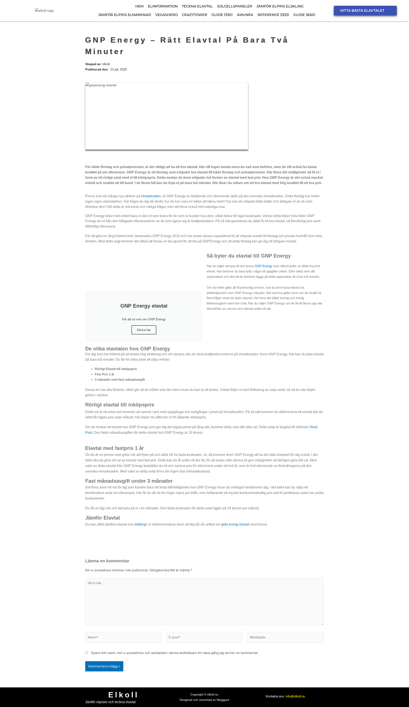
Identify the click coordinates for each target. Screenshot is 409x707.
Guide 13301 (222, 15)
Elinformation (163, 6)
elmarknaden (151, 196)
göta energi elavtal (235, 524)
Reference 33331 (273, 15)
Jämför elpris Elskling (280, 6)
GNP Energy (263, 266)
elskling (140, 524)
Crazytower (194, 15)
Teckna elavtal (197, 6)
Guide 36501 (304, 15)
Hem (139, 6)
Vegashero (166, 15)
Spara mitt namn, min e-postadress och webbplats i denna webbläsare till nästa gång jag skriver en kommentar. (174, 653)
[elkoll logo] (44, 10)
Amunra (245, 15)
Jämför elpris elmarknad (124, 15)
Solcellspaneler (234, 6)
